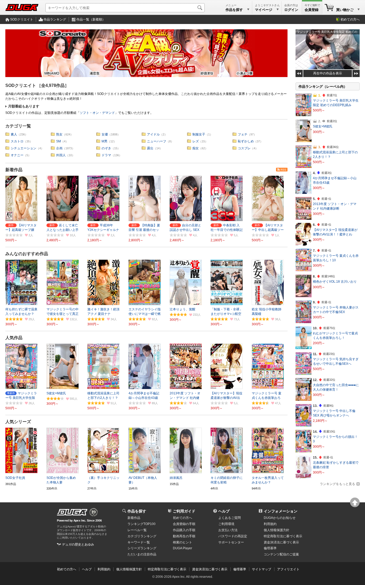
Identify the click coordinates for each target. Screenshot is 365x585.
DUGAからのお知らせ (280, 518)
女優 (105, 134)
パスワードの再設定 (232, 536)
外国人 (61, 155)
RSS (283, 169)
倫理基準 (270, 548)
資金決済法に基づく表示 (209, 569)
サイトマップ (261, 569)
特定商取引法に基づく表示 (167, 569)
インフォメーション (280, 511)
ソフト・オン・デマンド (97, 113)
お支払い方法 (228, 530)
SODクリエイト (21, 19)
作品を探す (136, 511)
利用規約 (270, 524)
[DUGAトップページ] (21, 7)
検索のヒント (182, 542)
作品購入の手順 (184, 530)
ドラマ (106, 155)
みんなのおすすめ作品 (26, 253)
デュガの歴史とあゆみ (78, 544)
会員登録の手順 (184, 524)
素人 (14, 134)
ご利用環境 (226, 524)
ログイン (291, 10)
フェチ (242, 134)
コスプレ (244, 148)
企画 (59, 148)
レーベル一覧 (137, 530)
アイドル (153, 134)
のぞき (106, 148)
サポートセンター (231, 542)
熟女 (59, 134)
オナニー (17, 155)
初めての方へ (350, 19)
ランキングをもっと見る (337, 484)
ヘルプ (224, 511)
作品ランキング (55, 19)
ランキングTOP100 (141, 524)
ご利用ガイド (184, 511)
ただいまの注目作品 (141, 554)
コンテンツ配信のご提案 (281, 554)
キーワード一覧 (138, 542)
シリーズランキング (141, 548)
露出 (150, 148)
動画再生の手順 (184, 536)
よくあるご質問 (229, 518)
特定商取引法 (283, 536)
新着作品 (13, 169)
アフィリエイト (288, 569)
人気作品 (13, 337)
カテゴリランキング (141, 536)
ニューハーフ (156, 141)
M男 (104, 141)
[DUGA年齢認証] (72, 512)
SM (58, 141)
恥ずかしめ (246, 141)
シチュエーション (23, 148)
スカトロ (17, 141)
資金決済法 (281, 542)
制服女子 (198, 134)
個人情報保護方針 (276, 530)
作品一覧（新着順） (90, 19)
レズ (195, 141)
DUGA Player (182, 548)
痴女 (195, 148)
